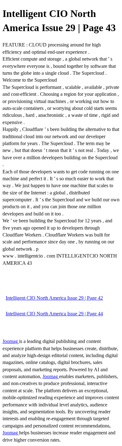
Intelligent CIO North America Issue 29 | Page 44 (54, 313)
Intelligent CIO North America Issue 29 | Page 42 (54, 298)
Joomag (11, 341)
